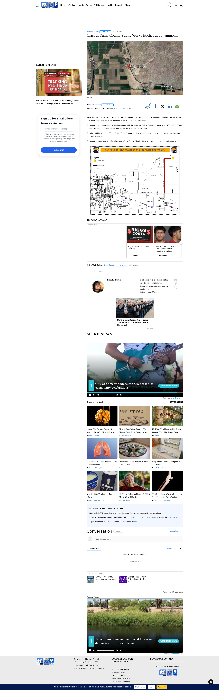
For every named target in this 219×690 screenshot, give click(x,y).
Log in (172, 531)
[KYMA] (50, 5)
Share (127, 5)
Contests (118, 5)
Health (109, 5)
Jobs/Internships (92, 665)
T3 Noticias (99, 5)
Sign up (178, 531)
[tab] (94, 549)
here (135, 521)
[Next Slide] (181, 243)
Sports (89, 5)
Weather (71, 5)
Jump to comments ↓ (95, 272)
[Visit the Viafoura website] (177, 592)
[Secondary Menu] (39, 5)
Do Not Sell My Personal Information (89, 668)
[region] (135, 561)
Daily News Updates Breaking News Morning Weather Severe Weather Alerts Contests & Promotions (121, 675)
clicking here (174, 517)
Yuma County (109, 265)
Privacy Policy (92, 659)
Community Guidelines (84, 662)
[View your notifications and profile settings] (180, 548)
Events (81, 5)
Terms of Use (79, 659)
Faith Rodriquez (95, 105)
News (62, 5)
